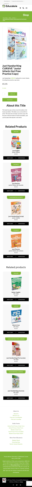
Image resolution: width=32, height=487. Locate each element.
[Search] (22, 8)
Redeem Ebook (16, 440)
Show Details (21, 157)
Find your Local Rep (16, 419)
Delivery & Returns (14, 482)
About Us (16, 413)
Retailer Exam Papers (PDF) (16, 433)
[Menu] (26, 8)
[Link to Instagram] (20, 485)
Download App (16, 442)
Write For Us (16, 415)
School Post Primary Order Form (16, 426)
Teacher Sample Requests (16, 444)
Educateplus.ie (7, 1)
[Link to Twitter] (17, 485)
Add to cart (12, 94)
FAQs (21, 482)
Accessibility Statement (22, 480)
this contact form (15, 464)
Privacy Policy (12, 480)
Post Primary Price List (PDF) (16, 431)
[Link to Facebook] (13, 485)
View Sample (9, 99)
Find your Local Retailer (16, 417)
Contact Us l (6, 3)
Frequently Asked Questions (17, 1)
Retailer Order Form (16, 429)
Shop (26, 14)
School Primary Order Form (16, 428)
